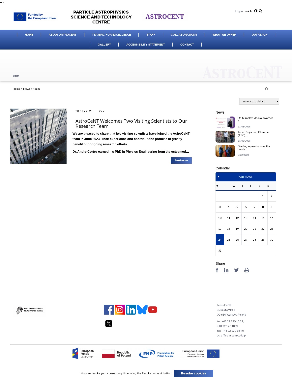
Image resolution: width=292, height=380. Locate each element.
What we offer (224, 34)
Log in (239, 11)
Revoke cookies (193, 373)
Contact (187, 44)
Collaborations (184, 34)
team (101, 111)
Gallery (104, 44)
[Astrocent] (36, 15)
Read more (181, 160)
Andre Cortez (87, 151)
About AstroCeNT (62, 34)
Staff (150, 34)
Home (29, 34)
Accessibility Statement (145, 44)
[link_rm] (260, 11)
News (26, 88)
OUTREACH (259, 34)
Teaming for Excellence (111, 34)
